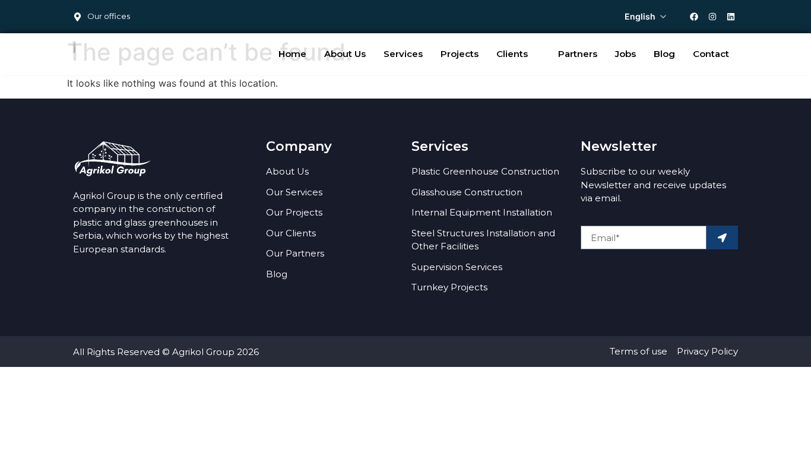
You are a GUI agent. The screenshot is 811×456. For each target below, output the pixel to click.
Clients (512, 53)
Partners (577, 53)
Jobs (625, 53)
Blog (664, 53)
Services (403, 53)
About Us (345, 53)
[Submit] (722, 237)
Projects (460, 53)
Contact (711, 53)
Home (292, 53)
